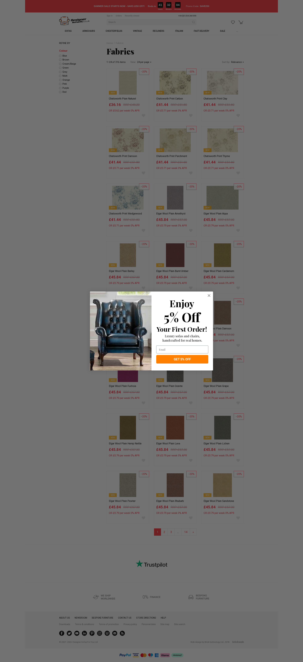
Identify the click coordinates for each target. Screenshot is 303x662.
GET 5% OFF (182, 359)
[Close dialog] (209, 295)
